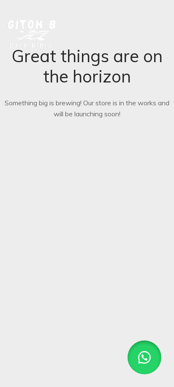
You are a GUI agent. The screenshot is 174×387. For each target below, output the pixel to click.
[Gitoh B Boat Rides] (32, 31)
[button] (144, 357)
